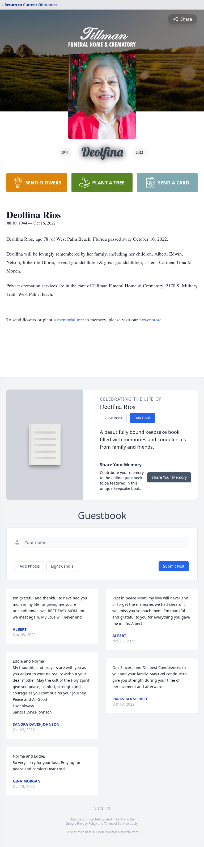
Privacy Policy (87, 823)
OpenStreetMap (108, 832)
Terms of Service (116, 823)
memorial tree (70, 319)
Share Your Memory (169, 477)
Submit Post (173, 566)
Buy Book (142, 417)
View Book (113, 417)
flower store (150, 319)
